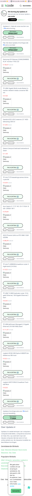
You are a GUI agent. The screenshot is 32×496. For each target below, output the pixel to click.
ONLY (3, 460)
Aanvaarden (16, 491)
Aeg (10, 453)
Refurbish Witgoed (11, 450)
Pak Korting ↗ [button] (13, 78)
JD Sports (9, 460)
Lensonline (16, 460)
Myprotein (4, 466)
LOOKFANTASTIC (6, 463)
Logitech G (24, 460)
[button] (13, 33)
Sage (2, 450)
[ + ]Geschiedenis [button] (19, 37)
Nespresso (4, 453)
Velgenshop (5, 469)
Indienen (13, 19)
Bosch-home (22, 450)
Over (2, 479)
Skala (14, 453)
